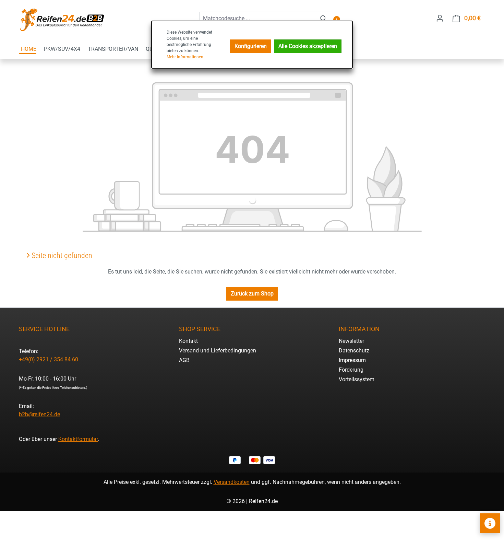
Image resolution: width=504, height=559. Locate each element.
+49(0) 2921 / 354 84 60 (48, 359)
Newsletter (351, 341)
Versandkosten (232, 482)
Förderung (351, 369)
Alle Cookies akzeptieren (307, 46)
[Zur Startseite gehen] (62, 19)
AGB (184, 360)
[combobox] (257, 18)
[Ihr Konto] (440, 18)
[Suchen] (322, 18)
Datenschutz (354, 350)
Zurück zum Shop (252, 293)
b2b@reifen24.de (39, 414)
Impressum (352, 360)
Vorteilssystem (356, 379)
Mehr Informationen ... (187, 57)
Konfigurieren (251, 46)
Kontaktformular (78, 439)
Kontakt (188, 341)
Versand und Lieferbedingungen (217, 350)
